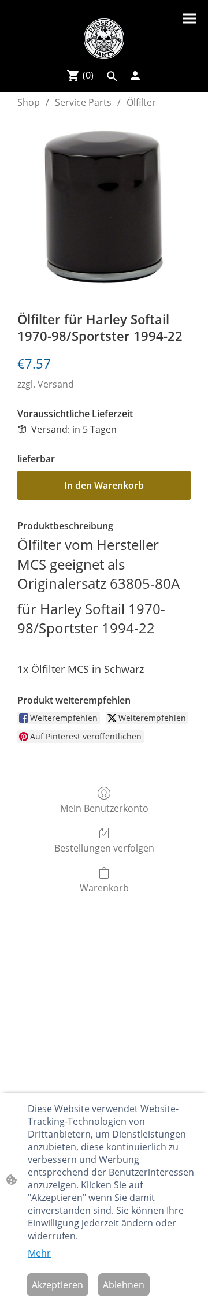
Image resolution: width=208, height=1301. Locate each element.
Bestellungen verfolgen (104, 848)
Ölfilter (141, 102)
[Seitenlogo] (104, 38)
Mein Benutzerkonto (104, 808)
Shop (28, 102)
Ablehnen (123, 1284)
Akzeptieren (57, 1284)
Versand (56, 384)
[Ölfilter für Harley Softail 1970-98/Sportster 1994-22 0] (104, 206)
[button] (112, 76)
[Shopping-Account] (135, 76)
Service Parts (83, 102)
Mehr (39, 1253)
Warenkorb (104, 888)
